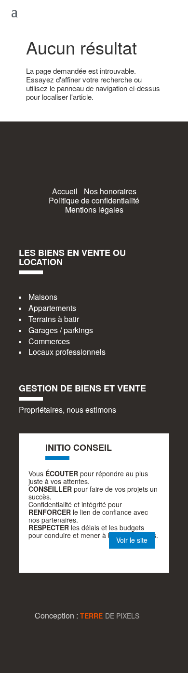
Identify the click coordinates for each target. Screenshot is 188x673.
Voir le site (132, 540)
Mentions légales (94, 209)
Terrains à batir (53, 318)
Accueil (65, 191)
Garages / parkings (60, 330)
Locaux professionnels (67, 351)
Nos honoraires (110, 191)
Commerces (49, 341)
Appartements (52, 307)
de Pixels (109, 615)
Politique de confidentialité (94, 200)
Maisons (42, 296)
